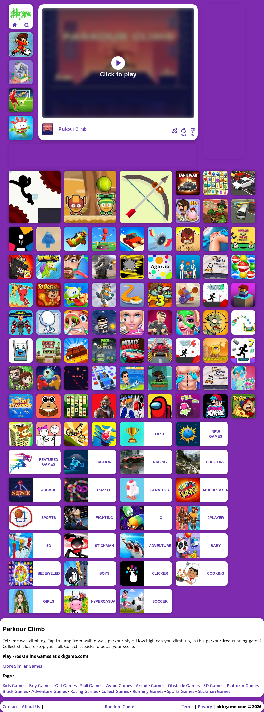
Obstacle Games (184, 686)
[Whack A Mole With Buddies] (243, 239)
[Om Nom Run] (21, 128)
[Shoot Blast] (21, 239)
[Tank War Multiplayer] (188, 183)
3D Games (214, 686)
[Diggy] (104, 295)
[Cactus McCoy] (215, 211)
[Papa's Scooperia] (188, 211)
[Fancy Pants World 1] (215, 267)
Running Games (148, 691)
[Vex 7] (243, 350)
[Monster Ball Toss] (90, 197)
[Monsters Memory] (215, 183)
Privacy (205, 706)
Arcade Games (151, 686)
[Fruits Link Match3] (243, 267)
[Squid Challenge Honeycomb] (21, 322)
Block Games (16, 691)
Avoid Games (119, 686)
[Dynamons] (48, 267)
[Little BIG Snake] (132, 295)
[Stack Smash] (104, 434)
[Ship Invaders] (21, 406)
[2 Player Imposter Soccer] (48, 378)
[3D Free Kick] (21, 100)
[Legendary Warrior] (48, 350)
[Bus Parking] (243, 211)
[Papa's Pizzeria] (243, 406)
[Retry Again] (76, 239)
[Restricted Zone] (104, 406)
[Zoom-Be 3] (160, 295)
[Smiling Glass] (21, 350)
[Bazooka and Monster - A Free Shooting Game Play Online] (160, 378)
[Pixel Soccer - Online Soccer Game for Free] (21, 44)
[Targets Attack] (146, 197)
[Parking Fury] (243, 183)
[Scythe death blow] (76, 378)
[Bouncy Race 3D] (104, 239)
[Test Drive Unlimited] (132, 239)
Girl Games (66, 686)
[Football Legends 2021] (132, 378)
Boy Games (41, 686)
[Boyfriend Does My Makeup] (188, 322)
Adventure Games (49, 691)
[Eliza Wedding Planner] (132, 322)
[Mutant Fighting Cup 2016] (21, 267)
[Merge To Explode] (21, 434)
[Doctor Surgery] (188, 378)
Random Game (119, 706)
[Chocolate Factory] (76, 350)
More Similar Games (22, 666)
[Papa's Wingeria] (48, 295)
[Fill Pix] (188, 406)
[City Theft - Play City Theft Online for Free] (104, 322)
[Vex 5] (215, 295)
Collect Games (115, 691)
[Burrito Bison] (188, 239)
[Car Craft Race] (104, 378)
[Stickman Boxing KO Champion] (132, 406)
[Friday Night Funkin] (215, 406)
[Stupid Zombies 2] (215, 322)
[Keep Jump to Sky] (243, 295)
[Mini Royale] (160, 322)
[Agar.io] (160, 267)
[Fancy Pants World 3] (215, 378)
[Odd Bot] (21, 72)
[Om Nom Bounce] (76, 295)
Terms (188, 706)
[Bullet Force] (104, 267)
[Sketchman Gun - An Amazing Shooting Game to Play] (48, 322)
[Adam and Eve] (215, 350)
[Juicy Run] (160, 239)
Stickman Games (214, 691)
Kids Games (15, 686)
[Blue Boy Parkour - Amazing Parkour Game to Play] (48, 239)
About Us (31, 706)
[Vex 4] (188, 350)
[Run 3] (132, 267)
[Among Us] (160, 406)
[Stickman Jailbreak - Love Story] (48, 434)
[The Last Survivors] (21, 378)
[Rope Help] (21, 295)
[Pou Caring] (48, 406)
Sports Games (181, 691)
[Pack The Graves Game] (104, 350)
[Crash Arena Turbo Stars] (188, 295)
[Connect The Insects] (76, 406)
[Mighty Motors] (132, 350)
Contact (10, 706)
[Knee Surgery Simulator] (215, 239)
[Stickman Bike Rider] (76, 434)
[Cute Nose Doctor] (76, 322)
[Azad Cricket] (188, 267)
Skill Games (92, 686)
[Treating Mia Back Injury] (243, 378)
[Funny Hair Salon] (76, 267)
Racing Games (84, 691)
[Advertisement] (102, 155)
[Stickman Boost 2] (35, 197)
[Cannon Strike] (243, 322)
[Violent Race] (160, 350)
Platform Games (243, 686)
